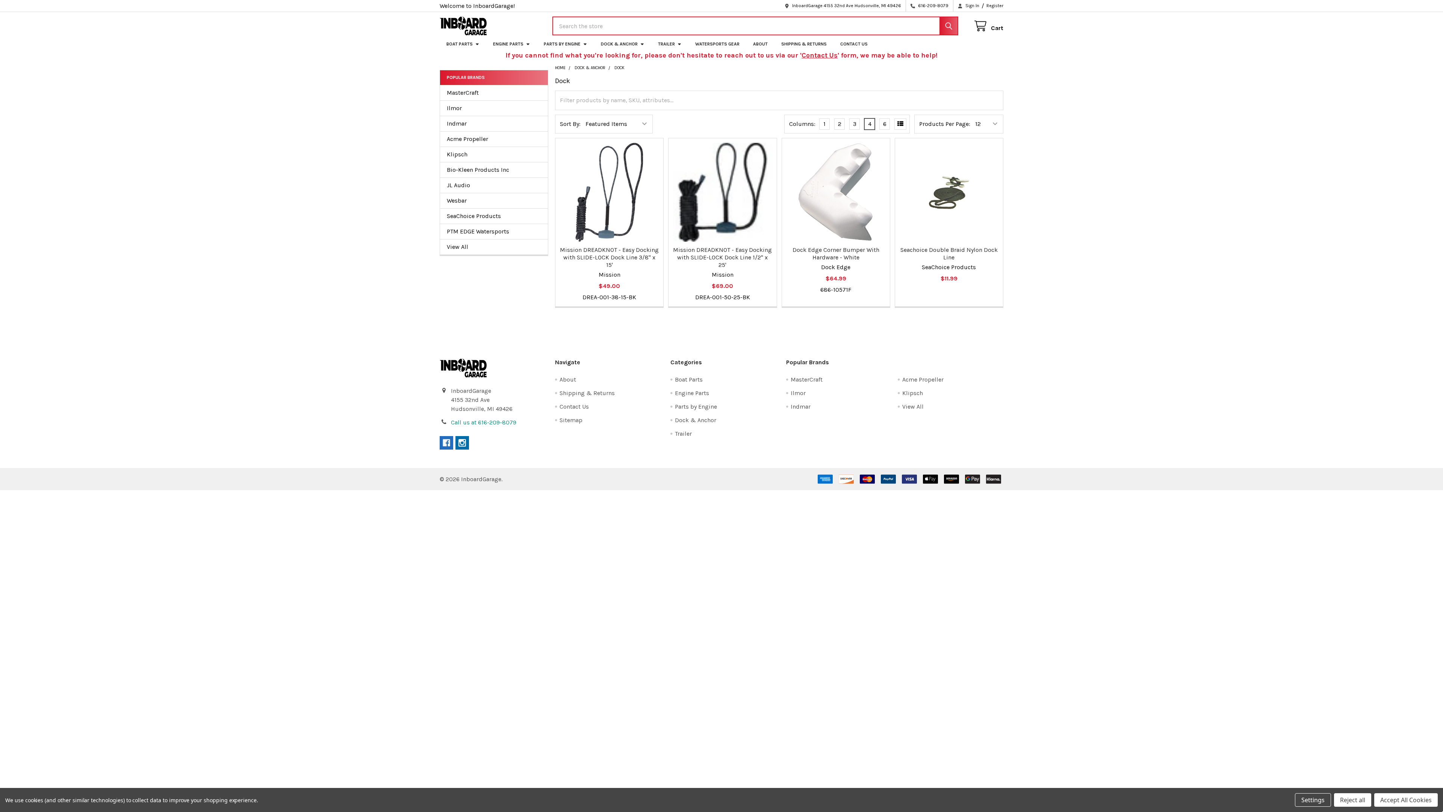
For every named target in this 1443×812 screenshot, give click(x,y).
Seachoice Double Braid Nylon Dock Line (949, 253)
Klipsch (457, 154)
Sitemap (571, 420)
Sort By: (570, 123)
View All (457, 246)
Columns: (802, 123)
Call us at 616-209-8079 (483, 422)
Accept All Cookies (1406, 800)
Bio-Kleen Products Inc (478, 169)
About (760, 44)
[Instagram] (462, 443)
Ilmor (454, 108)
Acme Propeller (467, 138)
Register (994, 5)
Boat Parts (459, 44)
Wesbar (457, 200)
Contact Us (854, 44)
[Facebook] (446, 443)
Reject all (1352, 800)
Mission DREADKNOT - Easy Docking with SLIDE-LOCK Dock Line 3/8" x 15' (609, 257)
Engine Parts (508, 44)
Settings (1313, 800)
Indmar (457, 123)
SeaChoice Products (474, 216)
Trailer (666, 44)
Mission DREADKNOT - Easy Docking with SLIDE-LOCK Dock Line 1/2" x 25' (722, 257)
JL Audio (458, 185)
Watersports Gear (717, 44)
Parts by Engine (562, 44)
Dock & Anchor (619, 44)
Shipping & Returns (804, 44)
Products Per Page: (944, 123)
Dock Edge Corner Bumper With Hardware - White (836, 253)
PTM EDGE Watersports (478, 231)
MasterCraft (463, 92)
